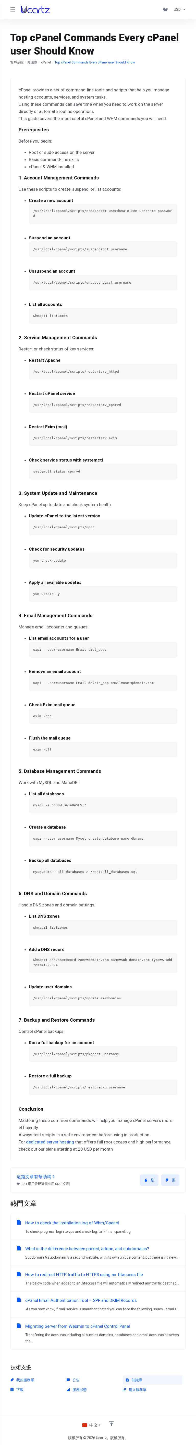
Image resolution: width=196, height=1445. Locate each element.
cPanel (46, 62)
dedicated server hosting (50, 1141)
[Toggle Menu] (12, 9)
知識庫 (32, 62)
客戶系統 (16, 62)
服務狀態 (79, 1390)
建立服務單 (137, 1390)
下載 (19, 1390)
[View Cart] (166, 9)
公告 (76, 1380)
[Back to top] (111, 1423)
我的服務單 (25, 1380)
